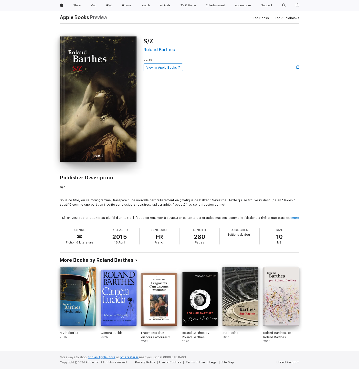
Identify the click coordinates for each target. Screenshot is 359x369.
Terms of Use (195, 362)
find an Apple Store (102, 357)
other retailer (129, 357)
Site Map (228, 362)
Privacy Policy (145, 362)
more (295, 218)
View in (161, 67)
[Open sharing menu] (298, 67)
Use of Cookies (170, 362)
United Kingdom (287, 362)
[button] (284, 5)
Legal (213, 362)
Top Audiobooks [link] (287, 18)
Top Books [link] (261, 18)
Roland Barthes (159, 49)
